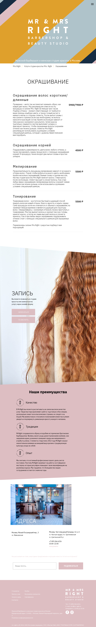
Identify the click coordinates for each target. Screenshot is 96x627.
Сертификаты (29, 597)
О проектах (15, 591)
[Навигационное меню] (92, 4)
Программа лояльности (32, 594)
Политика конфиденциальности (22, 618)
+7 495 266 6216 (55, 541)
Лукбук (27, 591)
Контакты (15, 600)
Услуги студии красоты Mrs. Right (38, 66)
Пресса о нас (16, 594)
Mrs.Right (17, 66)
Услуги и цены (16, 597)
